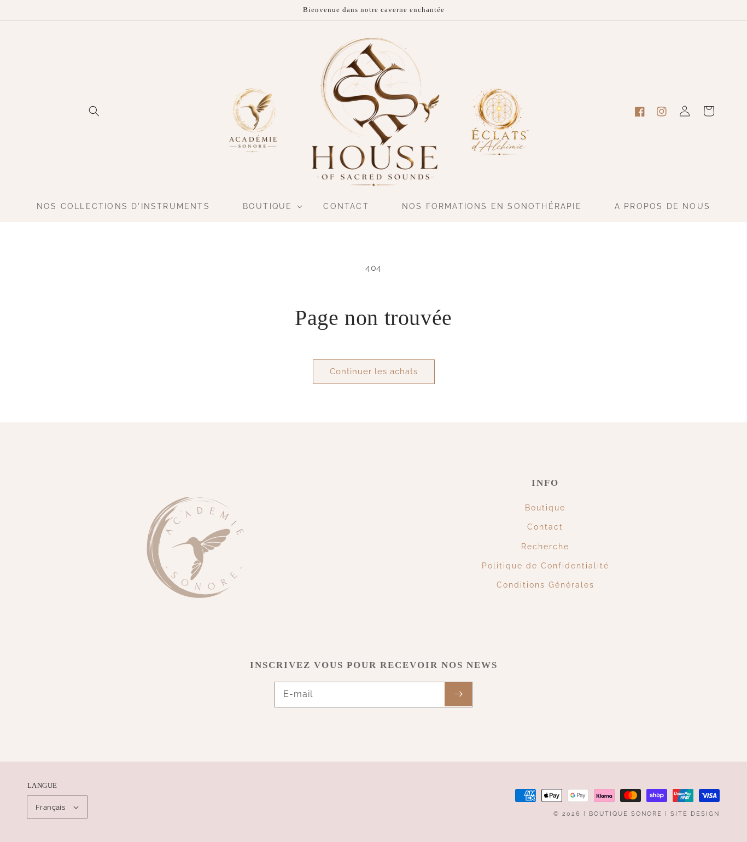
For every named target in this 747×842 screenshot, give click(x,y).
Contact (545, 526)
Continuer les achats (374, 371)
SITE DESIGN (695, 813)
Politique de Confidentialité (545, 565)
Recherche (545, 546)
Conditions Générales (545, 584)
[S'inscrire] (458, 694)
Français (50, 807)
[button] (94, 111)
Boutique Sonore (625, 813)
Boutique (545, 507)
